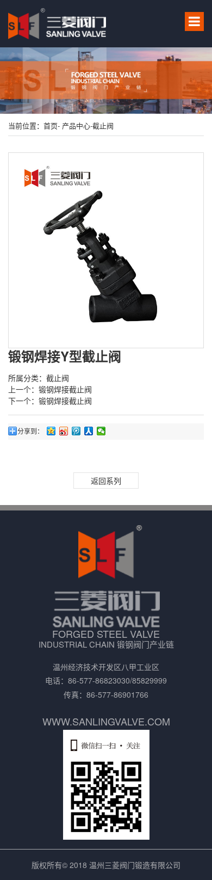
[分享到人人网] (88, 431)
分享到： (30, 431)
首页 (50, 125)
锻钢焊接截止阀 (65, 389)
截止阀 (103, 125)
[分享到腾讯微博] (76, 431)
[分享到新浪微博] (63, 431)
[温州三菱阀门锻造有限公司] (57, 23)
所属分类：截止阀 (38, 377)
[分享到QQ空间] (51, 431)
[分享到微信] (101, 431)
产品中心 (75, 125)
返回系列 (106, 480)
